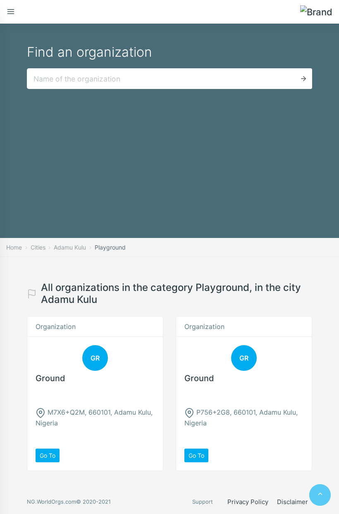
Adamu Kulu (70, 247)
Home (14, 247)
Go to (47, 455)
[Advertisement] (169, 151)
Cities (38, 247)
